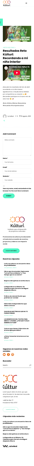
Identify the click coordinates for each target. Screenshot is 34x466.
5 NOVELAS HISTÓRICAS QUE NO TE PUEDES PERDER (16, 312)
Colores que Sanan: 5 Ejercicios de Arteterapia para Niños (16, 329)
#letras (14, 103)
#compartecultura (17, 105)
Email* (5, 167)
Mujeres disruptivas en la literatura (17, 281)
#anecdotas (22, 103)
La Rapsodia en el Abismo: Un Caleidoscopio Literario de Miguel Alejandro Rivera (16, 288)
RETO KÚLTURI (9, 47)
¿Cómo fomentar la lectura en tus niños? (16, 337)
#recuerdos (7, 105)
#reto (5, 103)
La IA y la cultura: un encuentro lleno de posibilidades (17, 264)
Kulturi (12, 116)
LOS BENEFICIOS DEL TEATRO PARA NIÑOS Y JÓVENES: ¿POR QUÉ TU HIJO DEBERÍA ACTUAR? (16, 320)
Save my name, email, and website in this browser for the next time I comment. (17, 190)
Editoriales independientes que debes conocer (15, 304)
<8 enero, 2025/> (8, 277)
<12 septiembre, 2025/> (10, 267)
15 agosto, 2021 (26, 116)
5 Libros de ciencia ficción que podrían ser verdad (15, 297)
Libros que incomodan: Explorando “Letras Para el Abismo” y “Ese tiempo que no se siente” (16, 273)
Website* (6, 176)
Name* (5, 158)
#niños (9, 103)
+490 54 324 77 (8, 400)
